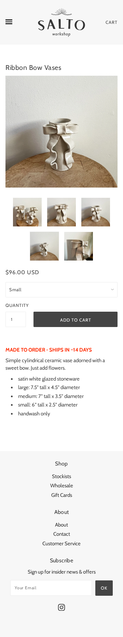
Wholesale (61, 486)
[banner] (62, 22)
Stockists (61, 476)
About (61, 525)
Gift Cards (61, 495)
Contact (61, 534)
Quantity (15, 305)
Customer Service (61, 543)
